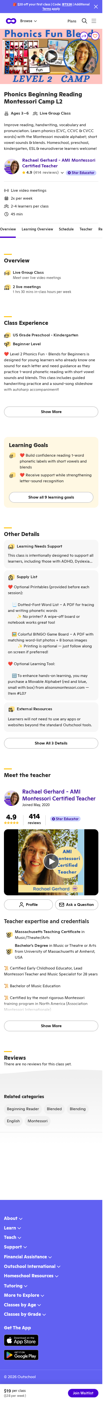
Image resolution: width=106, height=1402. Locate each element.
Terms (46, 9)
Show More (51, 411)
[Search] (84, 20)
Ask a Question (80, 904)
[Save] (95, 36)
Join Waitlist (83, 1393)
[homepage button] (11, 21)
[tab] (8, 229)
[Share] (84, 36)
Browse (26, 21)
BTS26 (67, 4)
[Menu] (93, 20)
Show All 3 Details (51, 743)
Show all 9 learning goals (51, 497)
